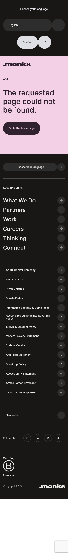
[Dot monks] (17, 64)
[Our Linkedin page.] (37, 438)
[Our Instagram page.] (27, 438)
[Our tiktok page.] (58, 438)
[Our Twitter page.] (48, 438)
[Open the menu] (61, 64)
